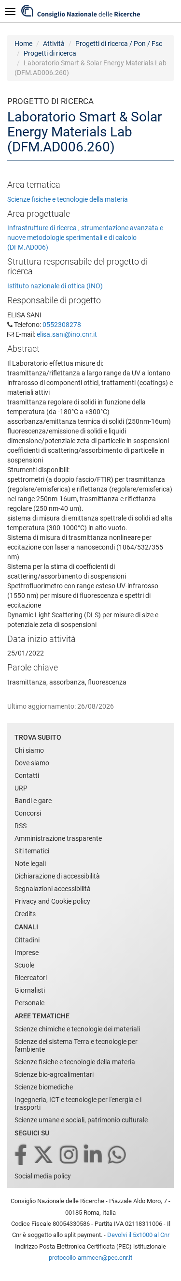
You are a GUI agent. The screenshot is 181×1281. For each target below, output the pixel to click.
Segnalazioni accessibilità (52, 889)
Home (23, 43)
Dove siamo (31, 763)
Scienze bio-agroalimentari (54, 1074)
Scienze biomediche (43, 1087)
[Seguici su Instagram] (69, 1155)
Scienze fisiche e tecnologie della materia (67, 199)
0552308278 (61, 324)
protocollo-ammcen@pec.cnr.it (90, 1257)
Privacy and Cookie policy (52, 901)
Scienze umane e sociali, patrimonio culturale (81, 1120)
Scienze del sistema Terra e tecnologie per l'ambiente (76, 1045)
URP (21, 788)
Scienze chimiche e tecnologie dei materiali (77, 1029)
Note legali (30, 863)
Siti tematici (31, 851)
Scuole (24, 965)
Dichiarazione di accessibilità (57, 876)
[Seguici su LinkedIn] (93, 1155)
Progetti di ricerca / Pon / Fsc (118, 43)
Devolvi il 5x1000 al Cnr (138, 1234)
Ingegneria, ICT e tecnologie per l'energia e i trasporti (77, 1103)
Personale (29, 1003)
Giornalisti (29, 990)
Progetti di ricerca (50, 53)
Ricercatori (30, 978)
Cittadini (27, 940)
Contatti (26, 775)
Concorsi (27, 813)
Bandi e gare (33, 800)
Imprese (26, 952)
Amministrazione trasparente (58, 838)
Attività (54, 43)
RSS (20, 826)
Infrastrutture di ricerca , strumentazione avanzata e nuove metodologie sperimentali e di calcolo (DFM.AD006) (85, 237)
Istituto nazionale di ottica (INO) (55, 286)
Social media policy (42, 1176)
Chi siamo (29, 750)
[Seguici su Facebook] (21, 1155)
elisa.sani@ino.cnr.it (67, 334)
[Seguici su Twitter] (44, 1155)
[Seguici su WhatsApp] (117, 1155)
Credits (25, 914)
